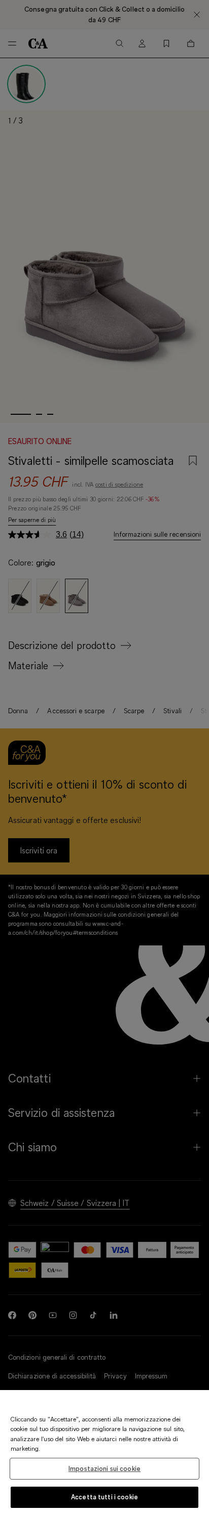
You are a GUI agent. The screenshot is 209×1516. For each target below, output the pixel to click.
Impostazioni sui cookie (104, 1468)
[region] (104, 1453)
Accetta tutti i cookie (104, 1497)
